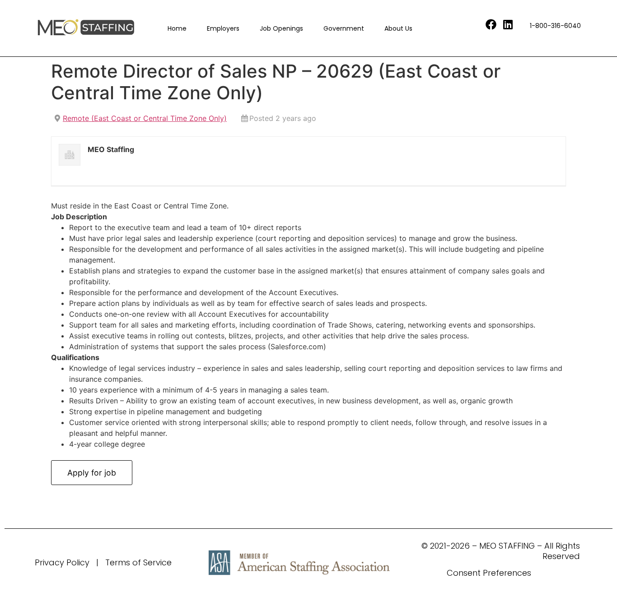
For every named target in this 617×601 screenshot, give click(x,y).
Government (343, 28)
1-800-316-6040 (555, 25)
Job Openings (281, 28)
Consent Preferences (489, 572)
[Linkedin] (508, 24)
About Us (398, 28)
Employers (223, 28)
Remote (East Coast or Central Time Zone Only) (145, 118)
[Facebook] (491, 24)
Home (177, 28)
